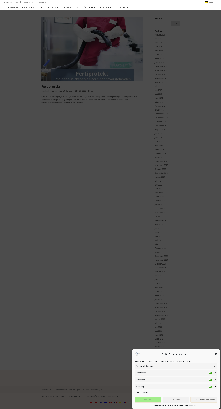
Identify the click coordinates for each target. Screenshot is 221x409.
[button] (216, 354)
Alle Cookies (147, 399)
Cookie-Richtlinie (160, 405)
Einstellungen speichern (204, 399)
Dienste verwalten (142, 392)
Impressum (193, 405)
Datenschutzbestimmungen (178, 405)
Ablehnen (176, 399)
